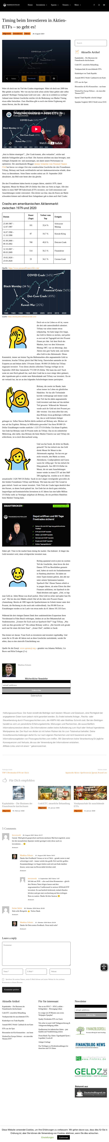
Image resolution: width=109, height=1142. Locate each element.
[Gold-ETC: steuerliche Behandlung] (54, 793)
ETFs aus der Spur (81, 82)
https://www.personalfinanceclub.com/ (24, 268)
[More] (54, 78)
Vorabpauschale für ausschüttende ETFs (88, 69)
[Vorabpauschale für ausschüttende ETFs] (90, 793)
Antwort (15, 847)
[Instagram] (99, 5)
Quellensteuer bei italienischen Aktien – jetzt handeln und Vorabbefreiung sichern (53, 1030)
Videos (27, 33)
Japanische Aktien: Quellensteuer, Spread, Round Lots (86, 773)
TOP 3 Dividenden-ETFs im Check (15, 773)
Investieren (17, 33)
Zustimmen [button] (63, 1137)
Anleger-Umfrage (44, 1042)
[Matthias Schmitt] (9, 670)
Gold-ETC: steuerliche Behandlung (86, 65)
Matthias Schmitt (24, 665)
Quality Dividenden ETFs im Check (50, 1019)
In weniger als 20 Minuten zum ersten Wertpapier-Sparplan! (51, 1014)
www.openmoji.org (27, 648)
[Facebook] (94, 5)
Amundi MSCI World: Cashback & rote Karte (90, 78)
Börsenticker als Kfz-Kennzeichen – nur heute (90, 87)
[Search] (104, 43)
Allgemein (7, 33)
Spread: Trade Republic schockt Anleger (88, 98)
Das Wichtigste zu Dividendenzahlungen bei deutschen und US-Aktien (53, 1047)
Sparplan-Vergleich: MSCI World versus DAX (90, 102)
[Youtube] (104, 5)
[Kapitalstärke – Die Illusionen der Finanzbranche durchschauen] (18, 793)
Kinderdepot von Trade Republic (86, 73)
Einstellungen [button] (47, 1137)
